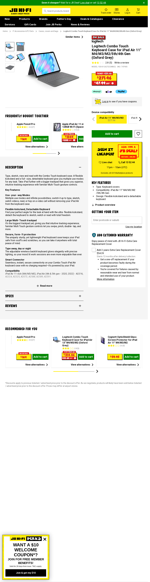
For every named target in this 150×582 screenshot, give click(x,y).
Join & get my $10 (26, 572)
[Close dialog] (45, 549)
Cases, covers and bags (48, 31)
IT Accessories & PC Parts (23, 31)
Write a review (121, 62)
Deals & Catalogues (91, 18)
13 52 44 (101, 2)
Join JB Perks (54, 24)
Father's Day (64, 18)
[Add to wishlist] (138, 134)
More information (105, 279)
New (7, 18)
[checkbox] (93, 249)
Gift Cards (30, 24)
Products (24, 18)
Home (5, 31)
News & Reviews (80, 24)
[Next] (140, 119)
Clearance (118, 18)
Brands (43, 18)
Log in (105, 101)
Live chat (85, 2)
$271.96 (111, 119)
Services (10, 24)
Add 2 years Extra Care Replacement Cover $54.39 (119, 252)
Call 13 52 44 (128, 162)
